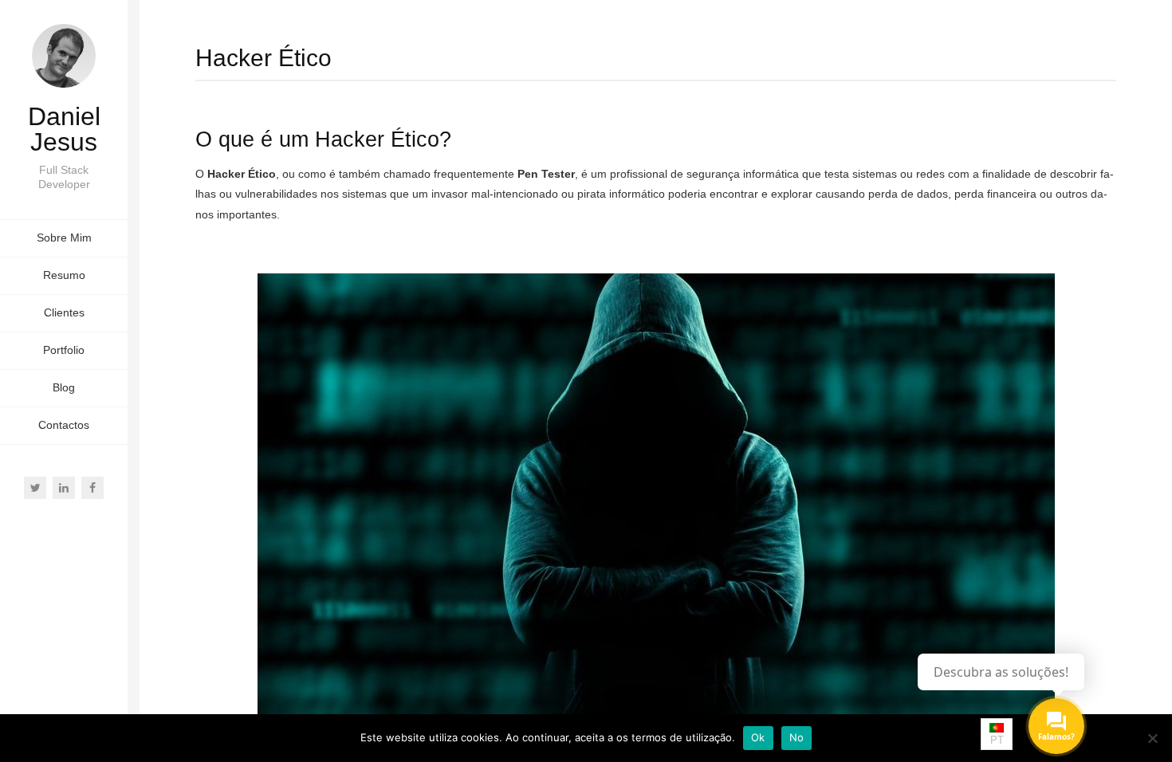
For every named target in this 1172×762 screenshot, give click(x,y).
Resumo (64, 275)
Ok (758, 737)
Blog (64, 387)
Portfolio (64, 350)
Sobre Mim (64, 237)
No (796, 737)
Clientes (64, 312)
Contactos (63, 424)
